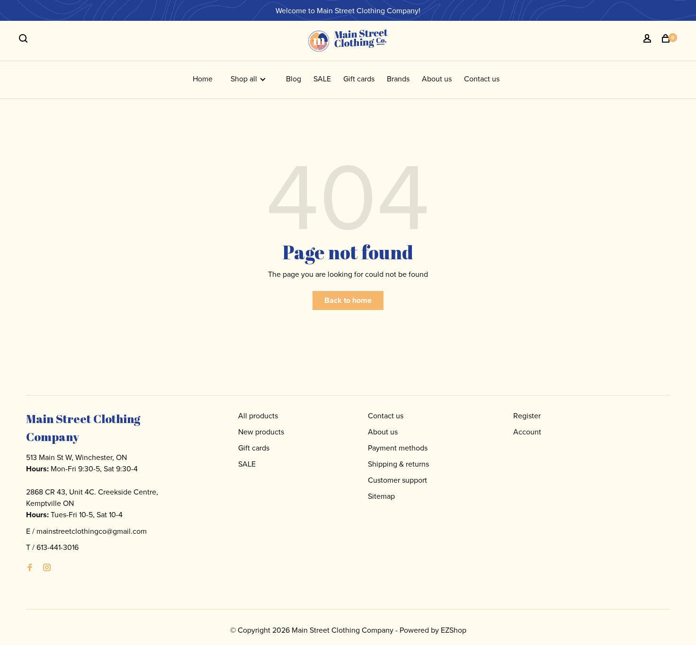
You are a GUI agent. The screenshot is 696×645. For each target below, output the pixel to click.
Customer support (397, 480)
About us (437, 78)
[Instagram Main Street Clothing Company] (47, 568)
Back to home (348, 300)
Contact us (482, 78)
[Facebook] (30, 568)
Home (203, 78)
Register (527, 415)
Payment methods (398, 447)
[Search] (24, 39)
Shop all (245, 78)
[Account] (648, 39)
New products (261, 431)
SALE (322, 78)
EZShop (453, 630)
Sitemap (381, 496)
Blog (293, 78)
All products (258, 415)
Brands (398, 78)
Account (527, 431)
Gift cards (359, 78)
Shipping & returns (398, 464)
